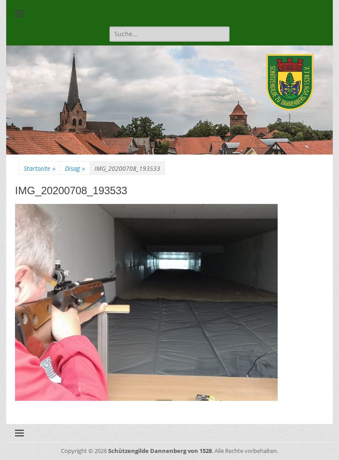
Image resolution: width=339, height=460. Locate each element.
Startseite (40, 168)
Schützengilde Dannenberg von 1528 (160, 451)
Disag (75, 168)
